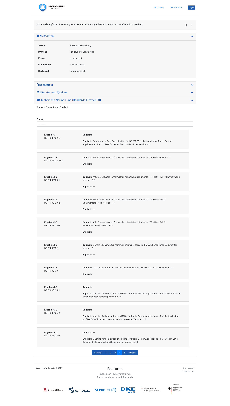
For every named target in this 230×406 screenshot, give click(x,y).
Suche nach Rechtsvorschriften (115, 374)
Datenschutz (188, 371)
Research (159, 7)
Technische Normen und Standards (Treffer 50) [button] (70, 100)
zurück (98, 352)
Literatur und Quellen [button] (53, 92)
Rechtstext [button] (46, 84)
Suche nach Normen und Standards (115, 377)
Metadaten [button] (46, 36)
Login (191, 7)
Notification (176, 7)
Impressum (188, 368)
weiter (132, 352)
